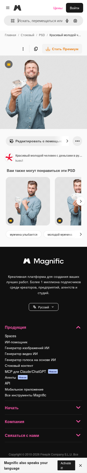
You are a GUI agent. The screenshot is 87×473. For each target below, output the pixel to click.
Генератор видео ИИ (21, 353)
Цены (58, 7)
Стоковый (27, 35)
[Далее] (67, 141)
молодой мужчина (60, 234)
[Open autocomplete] (10, 21)
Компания (14, 421)
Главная (10, 35)
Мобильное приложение (24, 389)
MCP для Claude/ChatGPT (31, 371)
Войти (74, 7)
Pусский (43, 307)
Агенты (16, 377)
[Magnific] (43, 262)
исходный (32, 64)
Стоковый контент (19, 365)
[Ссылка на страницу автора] (9, 158)
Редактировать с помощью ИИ (38, 142)
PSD (42, 35)
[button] (43, 307)
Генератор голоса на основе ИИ (30, 359)
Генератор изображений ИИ (27, 347)
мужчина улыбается (23, 234)
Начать (12, 407)
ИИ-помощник (16, 341)
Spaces (10, 335)
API (7, 383)
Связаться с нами (22, 435)
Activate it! (66, 465)
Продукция (15, 327)
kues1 (19, 160)
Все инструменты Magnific (25, 395)
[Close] (80, 465)
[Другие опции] (23, 49)
